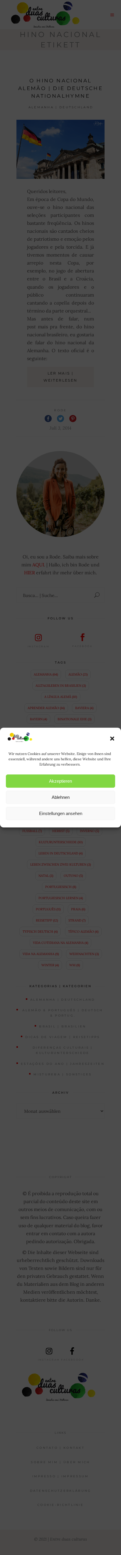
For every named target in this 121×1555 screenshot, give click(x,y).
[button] (112, 738)
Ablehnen (61, 797)
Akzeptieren (60, 781)
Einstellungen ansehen (60, 813)
